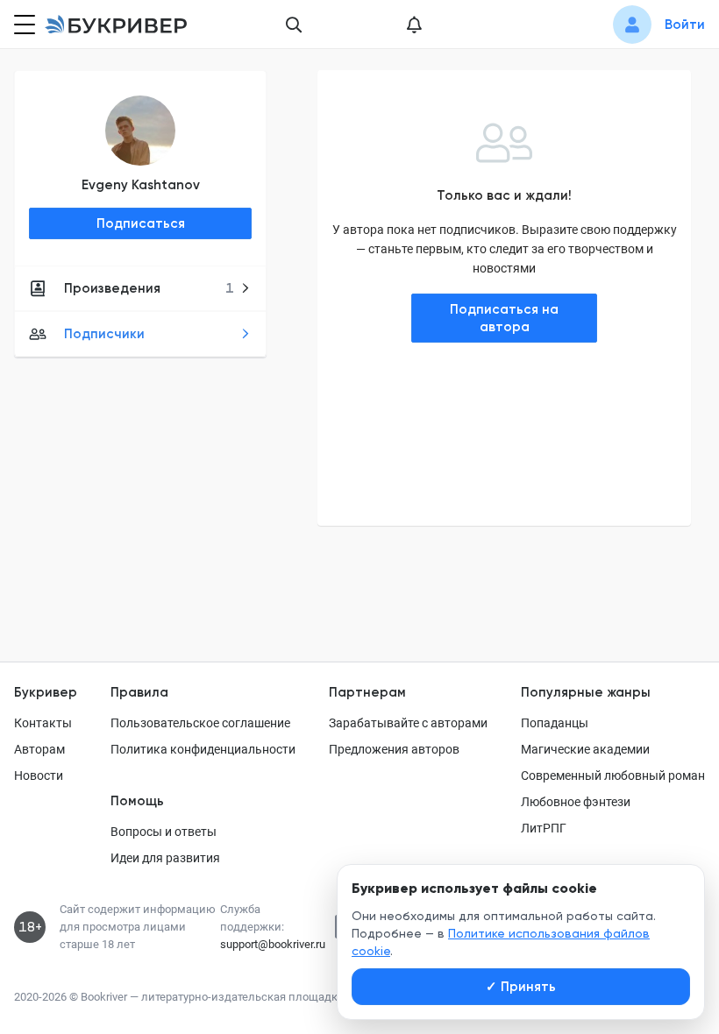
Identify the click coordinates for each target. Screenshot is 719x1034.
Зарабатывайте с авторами (408, 723)
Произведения (149, 288)
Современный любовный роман (613, 775)
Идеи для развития (165, 858)
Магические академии (585, 749)
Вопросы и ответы (163, 832)
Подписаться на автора (504, 318)
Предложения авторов (394, 749)
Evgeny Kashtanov (141, 185)
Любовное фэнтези (575, 802)
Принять (521, 987)
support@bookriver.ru (272, 944)
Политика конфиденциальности (202, 749)
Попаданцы (554, 723)
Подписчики (104, 334)
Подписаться (140, 223)
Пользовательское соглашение (200, 723)
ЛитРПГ (543, 828)
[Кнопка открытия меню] (23, 24)
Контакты (43, 723)
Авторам (39, 749)
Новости (38, 775)
